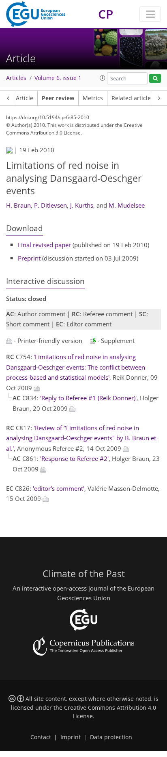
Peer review (58, 98)
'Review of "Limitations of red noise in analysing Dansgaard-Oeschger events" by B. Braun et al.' (81, 438)
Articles (16, 78)
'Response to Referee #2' (74, 458)
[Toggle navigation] (150, 14)
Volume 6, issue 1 (57, 78)
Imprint (70, 737)
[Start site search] (155, 78)
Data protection (111, 737)
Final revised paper (44, 245)
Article (24, 98)
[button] (102, 78)
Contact (40, 737)
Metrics (93, 98)
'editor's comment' (58, 488)
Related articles (132, 98)
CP (105, 14)
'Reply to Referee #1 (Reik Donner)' (88, 398)
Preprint (29, 258)
